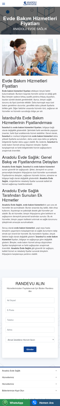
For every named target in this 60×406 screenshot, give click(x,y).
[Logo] (30, 3)
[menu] (3, 2)
